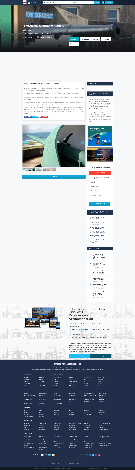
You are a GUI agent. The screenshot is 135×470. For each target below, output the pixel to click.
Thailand (86, 385)
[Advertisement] (67, 63)
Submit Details (100, 204)
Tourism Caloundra (103, 441)
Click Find (41, 436)
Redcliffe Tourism (28, 441)
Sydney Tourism (57, 439)
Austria (100, 383)
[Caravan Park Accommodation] (31, 3)
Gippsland (86, 401)
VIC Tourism (57, 447)
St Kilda (25, 427)
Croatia (56, 381)
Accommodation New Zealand (104, 437)
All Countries (57, 377)
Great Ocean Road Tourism (28, 444)
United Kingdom (73, 381)
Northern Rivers (57, 395)
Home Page (27, 377)
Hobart (100, 414)
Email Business (43, 116)
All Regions (26, 393)
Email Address (94, 186)
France (70, 379)
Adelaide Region (28, 403)
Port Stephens (57, 399)
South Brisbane (72, 427)
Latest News (27, 383)
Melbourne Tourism (58, 441)
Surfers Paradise (58, 423)
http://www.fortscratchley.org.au (48, 37)
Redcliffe (41, 414)
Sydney (40, 410)
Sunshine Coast (102, 395)
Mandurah (71, 414)
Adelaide (26, 412)
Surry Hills (86, 429)
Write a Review (54, 175)
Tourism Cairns (72, 443)
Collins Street (42, 427)
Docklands (26, 429)
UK (58, 463)
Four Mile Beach (72, 429)
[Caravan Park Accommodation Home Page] (103, 2)
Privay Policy (42, 385)
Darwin (55, 412)
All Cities (26, 410)
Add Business (108, 2)
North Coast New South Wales (29, 396)
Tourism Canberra (88, 447)
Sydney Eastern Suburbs (75, 423)
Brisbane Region (28, 399)
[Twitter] (93, 455)
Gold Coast (86, 410)
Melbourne (56, 410)
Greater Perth (42, 399)
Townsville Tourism (43, 441)
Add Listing (101, 356)
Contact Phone (95, 190)
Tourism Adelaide (73, 445)
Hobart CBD (87, 425)
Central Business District (105, 423)
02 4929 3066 (28, 37)
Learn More (74, 44)
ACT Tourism (87, 439)
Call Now (106, 39)
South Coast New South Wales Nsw (90, 396)
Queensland (72, 393)
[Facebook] (96, 455)
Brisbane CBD (72, 425)
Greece (56, 383)
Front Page (41, 381)
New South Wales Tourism (43, 448)
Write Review (85, 39)
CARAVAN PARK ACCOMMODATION (67, 364)
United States (87, 377)
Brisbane (101, 410)
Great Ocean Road (58, 403)
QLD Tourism (72, 447)
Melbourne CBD (42, 423)
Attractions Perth (73, 436)
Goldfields (41, 403)
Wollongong (102, 412)
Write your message (96, 195)
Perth (70, 410)
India (99, 381)
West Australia (42, 395)
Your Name (93, 182)
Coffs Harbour (42, 416)
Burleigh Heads (42, 429)
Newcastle (71, 412)
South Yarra (56, 429)
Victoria (56, 393)
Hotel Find (41, 439)
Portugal (86, 383)
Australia (71, 377)
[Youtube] (99, 455)
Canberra (41, 412)
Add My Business (28, 379)
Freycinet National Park (104, 429)
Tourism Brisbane (43, 443)
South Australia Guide (29, 447)
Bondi (100, 425)
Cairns (85, 412)
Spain (85, 379)
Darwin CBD (57, 425)
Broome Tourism (103, 439)
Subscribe (41, 383)
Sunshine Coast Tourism (105, 443)
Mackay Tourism (88, 441)
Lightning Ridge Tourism (75, 441)
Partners (26, 381)
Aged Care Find (57, 436)
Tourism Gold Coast (89, 445)
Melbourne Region (88, 393)
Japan (55, 385)
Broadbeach (41, 425)
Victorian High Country (89, 399)
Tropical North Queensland (72, 400)
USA (62, 463)
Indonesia (71, 385)
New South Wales (43, 393)
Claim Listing (35, 116)
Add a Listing (28, 116)
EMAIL (75, 39)
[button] (27, 145)
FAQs (25, 385)
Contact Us (41, 377)
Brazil (85, 381)
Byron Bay (26, 414)
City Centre (102, 427)
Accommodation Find (104, 445)
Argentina (100, 385)
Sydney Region (102, 393)
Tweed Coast (102, 401)
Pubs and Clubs (27, 436)
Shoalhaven (101, 399)
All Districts (26, 423)
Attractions (86, 436)
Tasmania (101, 397)
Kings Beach (57, 427)
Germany (100, 379)
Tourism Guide (27, 439)
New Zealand (101, 377)
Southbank (86, 423)
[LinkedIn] (90, 455)
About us (41, 379)
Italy (55, 379)
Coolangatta (87, 427)
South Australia (72, 395)
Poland (70, 383)
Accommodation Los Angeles (59, 444)
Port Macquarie (87, 414)
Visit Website (96, 39)
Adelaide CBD (27, 425)
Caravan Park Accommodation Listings (98, 468)
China (77, 463)
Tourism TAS (72, 439)
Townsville (56, 414)
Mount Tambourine (28, 416)
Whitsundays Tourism (89, 443)
